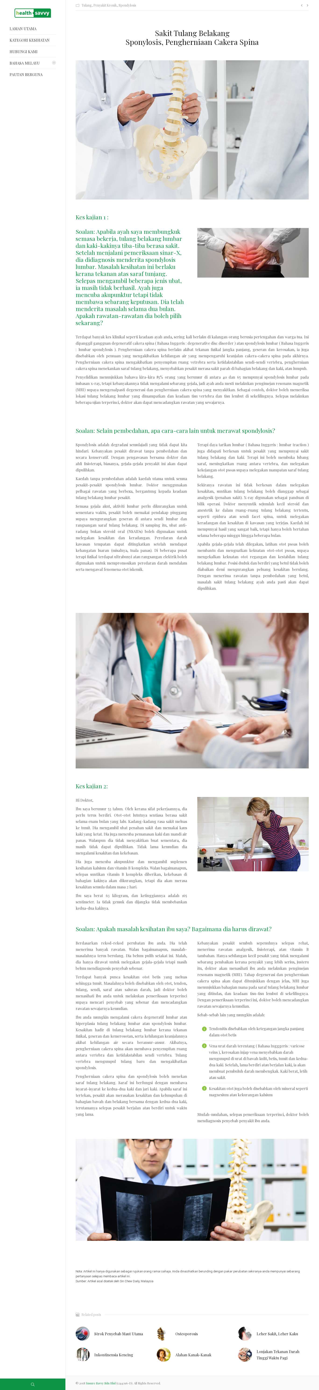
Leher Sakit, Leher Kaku (277, 1333)
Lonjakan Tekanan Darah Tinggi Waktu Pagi (278, 1354)
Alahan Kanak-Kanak (193, 1354)
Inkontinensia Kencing (113, 1354)
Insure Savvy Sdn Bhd (101, 1383)
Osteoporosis (186, 1333)
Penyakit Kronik (105, 5)
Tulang (87, 5)
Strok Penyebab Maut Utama (118, 1333)
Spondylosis (127, 5)
